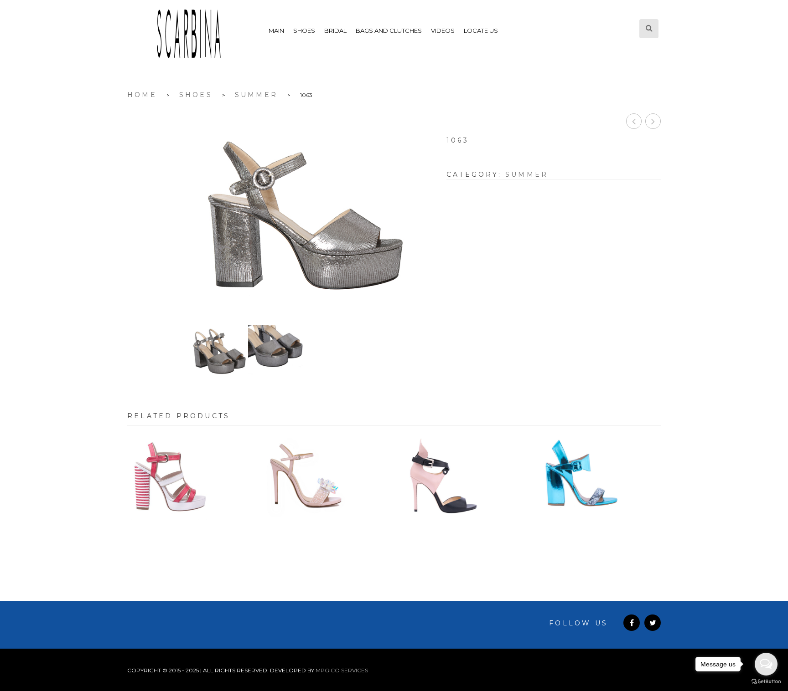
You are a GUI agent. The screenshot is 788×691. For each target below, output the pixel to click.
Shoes (304, 30)
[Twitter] (652, 622)
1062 (653, 121)
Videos (443, 30)
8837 (325, 537)
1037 (188, 537)
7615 (599, 537)
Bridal (335, 30)
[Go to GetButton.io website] (766, 682)
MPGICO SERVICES (342, 670)
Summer (256, 95)
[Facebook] (631, 622)
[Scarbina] (189, 33)
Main (276, 30)
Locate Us (481, 30)
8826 (463, 537)
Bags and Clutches (389, 30)
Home (142, 95)
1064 (634, 121)
